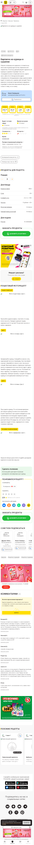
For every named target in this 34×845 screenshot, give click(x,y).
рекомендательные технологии (11, 822)
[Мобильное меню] (1, 2)
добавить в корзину (18, 234)
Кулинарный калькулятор (9, 157)
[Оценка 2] (6, 494)
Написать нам (17, 827)
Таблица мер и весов (8, 162)
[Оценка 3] (8, 494)
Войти (16, 612)
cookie (4, 824)
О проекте (7, 819)
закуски (3, 557)
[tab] (5, 842)
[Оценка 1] (3, 494)
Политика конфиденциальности (19, 819)
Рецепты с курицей (13, 557)
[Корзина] (26, 2)
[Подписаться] (20, 735)
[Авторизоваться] (30, 2)
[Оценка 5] (14, 494)
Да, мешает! (16, 279)
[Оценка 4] (11, 494)
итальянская (5, 138)
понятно (26, 822)
